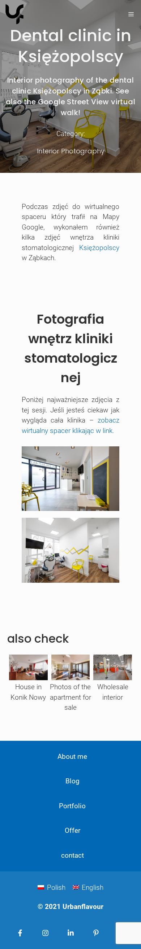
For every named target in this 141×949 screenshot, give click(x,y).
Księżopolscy (99, 248)
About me (72, 756)
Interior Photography (70, 151)
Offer (72, 830)
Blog (72, 781)
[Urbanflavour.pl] (14, 14)
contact (72, 855)
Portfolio (72, 806)
